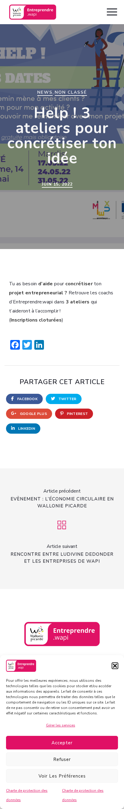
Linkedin (26, 428)
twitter (66, 398)
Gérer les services (60, 725)
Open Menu (111, 12)
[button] (115, 666)
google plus (33, 413)
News (45, 92)
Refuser (62, 759)
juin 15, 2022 (57, 184)
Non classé (71, 92)
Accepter (62, 743)
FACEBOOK (27, 398)
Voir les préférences (62, 776)
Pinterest (77, 413)
